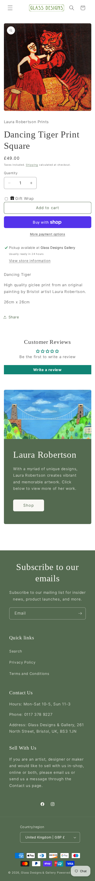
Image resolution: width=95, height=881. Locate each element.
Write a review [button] (47, 369)
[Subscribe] (80, 613)
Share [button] (14, 317)
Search (15, 651)
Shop (28, 505)
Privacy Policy (22, 662)
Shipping (32, 164)
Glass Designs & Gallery (38, 872)
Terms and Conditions (29, 673)
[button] (10, 7)
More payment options (47, 234)
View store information (30, 261)
